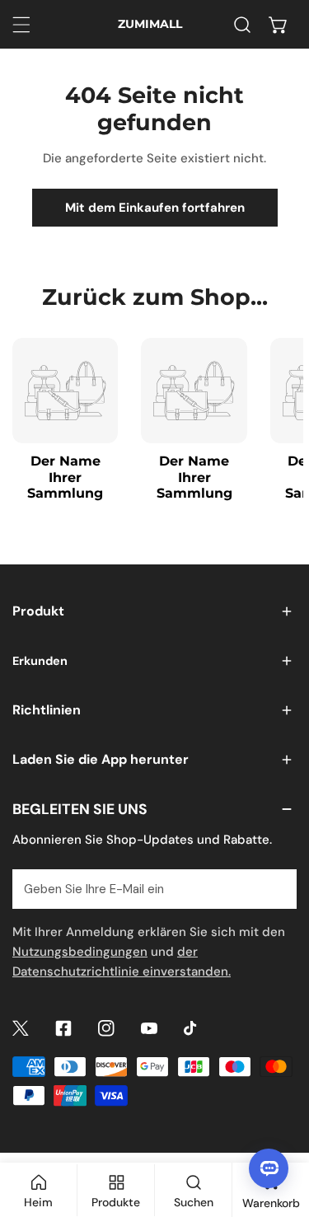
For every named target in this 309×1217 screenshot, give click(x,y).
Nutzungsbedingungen (79, 951)
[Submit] (275, 888)
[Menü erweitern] (21, 25)
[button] (278, 25)
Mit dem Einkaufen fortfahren (155, 207)
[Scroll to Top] (279, 1129)
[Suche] (242, 25)
